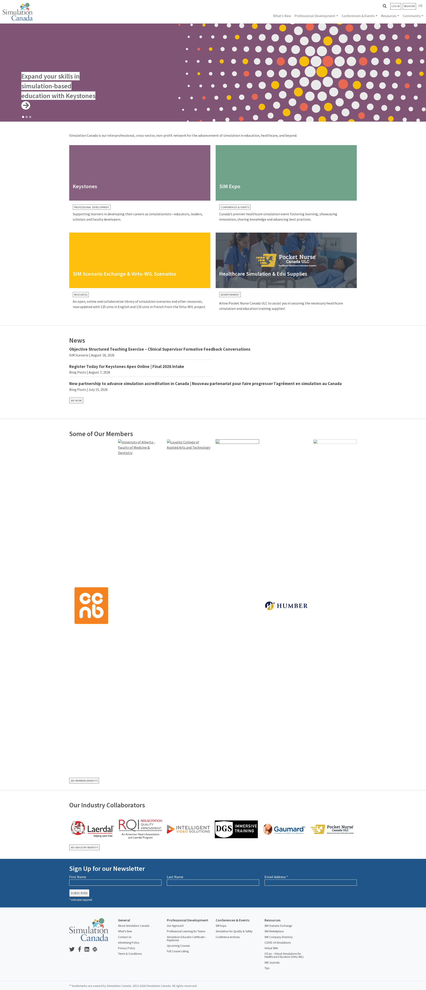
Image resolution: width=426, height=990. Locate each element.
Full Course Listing (178, 951)
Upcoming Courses (178, 946)
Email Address (276, 877)
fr (420, 6)
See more (76, 400)
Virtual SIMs (271, 948)
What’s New (282, 16)
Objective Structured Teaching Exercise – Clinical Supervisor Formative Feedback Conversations (159, 349)
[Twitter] (73, 949)
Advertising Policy (128, 943)
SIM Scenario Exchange (278, 926)
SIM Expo (221, 926)
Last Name (175, 877)
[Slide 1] (23, 117)
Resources (388, 16)
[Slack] (97, 949)
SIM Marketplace (274, 931)
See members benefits (84, 780)
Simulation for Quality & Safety (234, 931)
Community (412, 16)
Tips (266, 968)
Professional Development (314, 16)
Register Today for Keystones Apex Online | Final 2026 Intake (126, 366)
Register (409, 6)
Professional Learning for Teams (186, 931)
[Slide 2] (27, 117)
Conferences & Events (358, 16)
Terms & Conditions (130, 954)
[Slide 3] (30, 117)
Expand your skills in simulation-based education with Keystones (58, 86)
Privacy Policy (126, 948)
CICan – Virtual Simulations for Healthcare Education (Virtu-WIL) (284, 955)
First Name (77, 877)
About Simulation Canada (133, 926)
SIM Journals (272, 962)
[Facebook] (81, 949)
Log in (396, 6)
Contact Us (124, 937)
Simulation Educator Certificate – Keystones (186, 938)
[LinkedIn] (89, 949)
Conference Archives (228, 937)
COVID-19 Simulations (277, 943)
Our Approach (175, 926)
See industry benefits (84, 847)
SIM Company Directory (278, 937)
